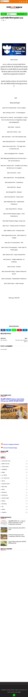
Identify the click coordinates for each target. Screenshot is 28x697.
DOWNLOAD (4, 469)
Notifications (5, 495)
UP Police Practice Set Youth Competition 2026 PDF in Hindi (16, 535)
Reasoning (4, 503)
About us (17, 689)
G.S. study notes (5, 478)
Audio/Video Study (6, 461)
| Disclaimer (18, 692)
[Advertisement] (14, 32)
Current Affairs (5, 466)
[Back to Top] (14, 695)
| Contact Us (23, 689)
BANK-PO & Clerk (5, 463)
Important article (6, 483)
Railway (3, 501)
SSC (3, 506)
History (3, 481)
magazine (4, 512)
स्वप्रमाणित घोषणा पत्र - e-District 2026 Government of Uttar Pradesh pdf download (16, 522)
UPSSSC (3, 509)
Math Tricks (4, 486)
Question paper (5, 498)
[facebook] (19, 1)
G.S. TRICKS (4, 475)
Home (3, 14)
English (3, 472)
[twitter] (22, 1)
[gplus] (24, 1)
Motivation (4, 492)
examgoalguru (10, 689)
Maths (3, 489)
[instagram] (26, 1)
